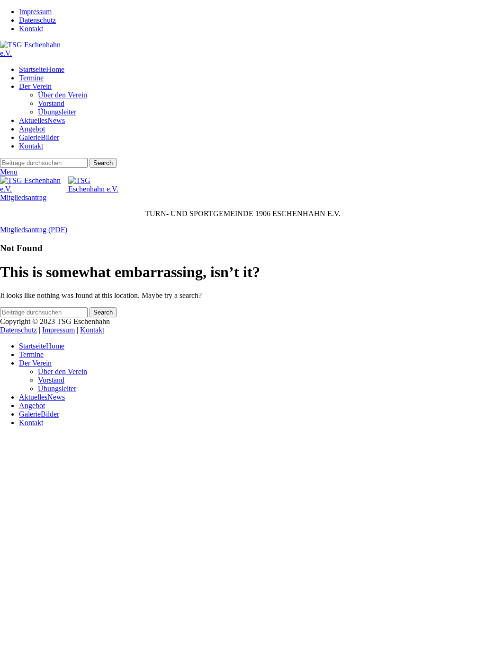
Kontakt (92, 330)
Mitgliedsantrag (23, 197)
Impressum (58, 330)
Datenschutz (18, 330)
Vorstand (51, 103)
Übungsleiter (57, 112)
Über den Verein (62, 95)
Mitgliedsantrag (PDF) (33, 230)
